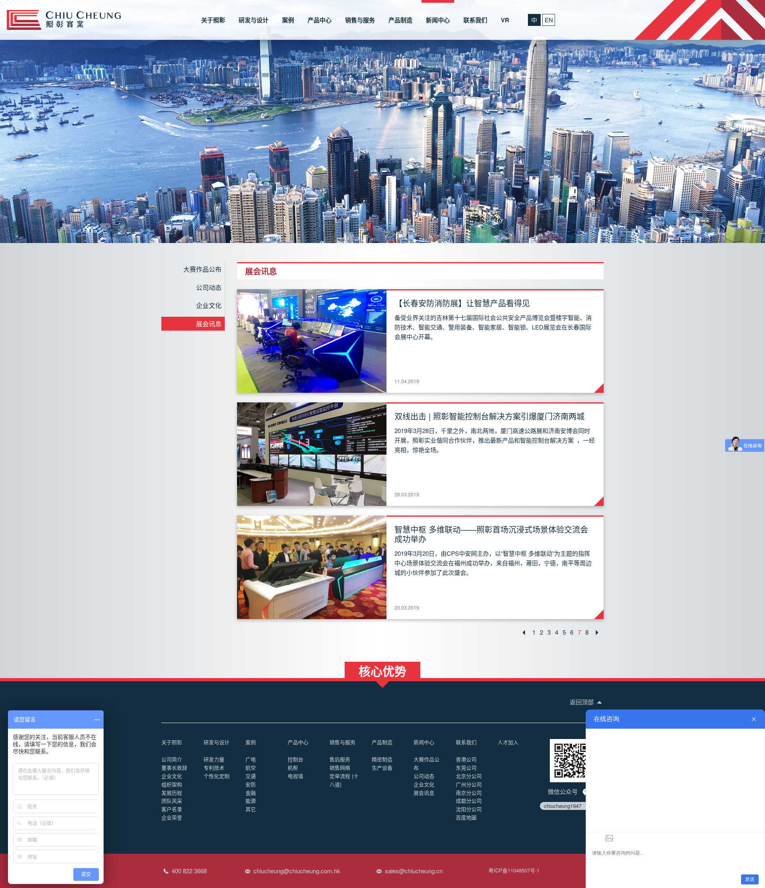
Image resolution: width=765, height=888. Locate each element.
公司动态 (209, 287)
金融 (250, 792)
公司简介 (171, 759)
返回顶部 (582, 702)
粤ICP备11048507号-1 (513, 870)
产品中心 (320, 20)
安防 (250, 784)
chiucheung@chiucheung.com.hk (296, 870)
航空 (250, 767)
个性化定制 (217, 776)
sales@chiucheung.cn (414, 870)
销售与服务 (360, 20)
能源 (250, 800)
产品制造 (400, 20)
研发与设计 (254, 20)
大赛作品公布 (202, 269)
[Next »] (597, 632)
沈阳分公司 (469, 809)
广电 (250, 759)
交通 (250, 776)
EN (549, 20)
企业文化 (209, 305)
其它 (250, 809)
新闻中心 (438, 20)
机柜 (293, 767)
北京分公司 (469, 776)
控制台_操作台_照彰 (64, 20)
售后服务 (340, 759)
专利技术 (214, 767)
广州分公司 (469, 784)
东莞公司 (466, 767)
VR (505, 20)
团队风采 (171, 800)
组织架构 (171, 784)
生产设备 (382, 767)
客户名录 (171, 809)
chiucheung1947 (562, 806)
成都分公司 (469, 800)
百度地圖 (466, 817)
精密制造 (382, 759)
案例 (288, 20)
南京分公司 (469, 792)
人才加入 (508, 742)
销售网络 (340, 767)
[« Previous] (523, 632)
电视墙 (295, 776)
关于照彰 (213, 20)
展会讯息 (209, 323)
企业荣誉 (171, 817)
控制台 (295, 759)
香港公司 (466, 759)
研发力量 (214, 759)
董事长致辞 (174, 767)
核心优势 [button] (382, 670)
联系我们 (475, 20)
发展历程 (171, 792)
